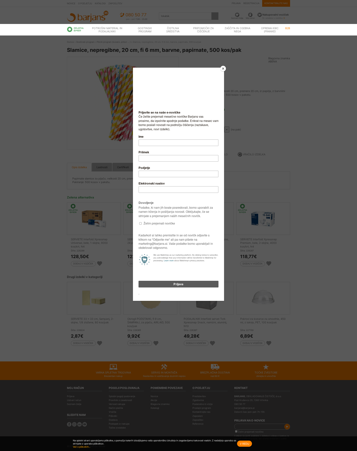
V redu (244, 443)
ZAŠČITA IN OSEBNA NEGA (237, 30)
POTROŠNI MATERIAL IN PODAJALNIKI (107, 30)
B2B (287, 28)
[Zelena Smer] (75, 29)
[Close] (223, 68)
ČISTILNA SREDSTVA (172, 30)
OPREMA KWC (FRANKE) (270, 30)
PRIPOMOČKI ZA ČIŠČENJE (203, 30)
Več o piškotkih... (81, 446)
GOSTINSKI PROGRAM (145, 30)
